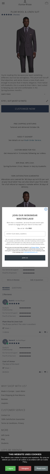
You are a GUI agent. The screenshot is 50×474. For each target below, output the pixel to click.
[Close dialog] (46, 209)
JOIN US (25, 258)
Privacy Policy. (35, 247)
